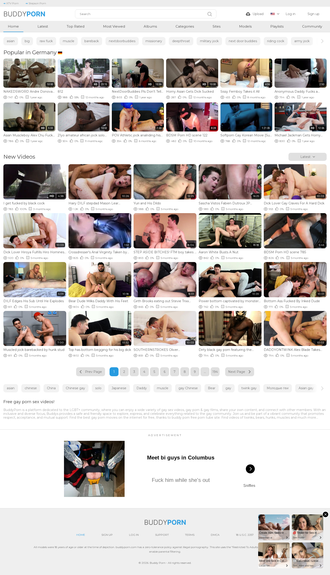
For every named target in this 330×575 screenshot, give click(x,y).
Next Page (236, 372)
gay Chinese (188, 388)
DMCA (215, 534)
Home (13, 26)
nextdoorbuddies (122, 41)
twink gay (249, 388)
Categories (185, 26)
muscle (68, 41)
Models (245, 26)
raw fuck (46, 41)
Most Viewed (114, 26)
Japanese (119, 388)
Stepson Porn (37, 3)
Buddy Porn (157, 562)
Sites (216, 26)
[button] (318, 41)
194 (215, 372)
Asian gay (306, 388)
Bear (211, 388)
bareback (91, 41)
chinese (31, 388)
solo (98, 388)
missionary (153, 41)
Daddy (141, 388)
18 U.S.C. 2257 (245, 534)
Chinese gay (75, 388)
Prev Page (93, 372)
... (205, 372)
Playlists (277, 26)
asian (11, 41)
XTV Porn (12, 3)
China (51, 388)
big (27, 41)
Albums (150, 26)
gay (228, 388)
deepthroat (181, 41)
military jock (209, 41)
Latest (42, 26)
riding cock (275, 41)
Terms (189, 534)
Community (312, 26)
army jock (302, 41)
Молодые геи (277, 388)
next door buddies (243, 41)
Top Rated (75, 26)
